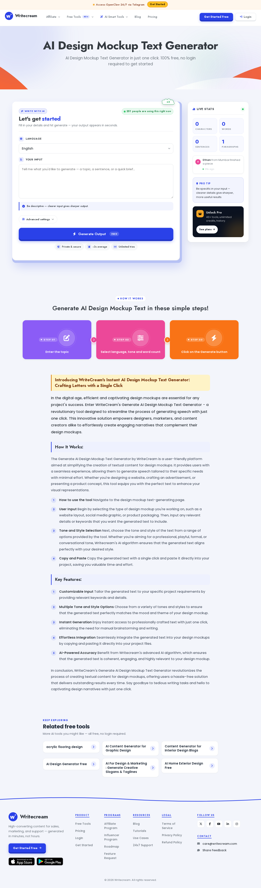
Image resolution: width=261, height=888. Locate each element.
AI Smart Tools (114, 16)
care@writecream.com (219, 844)
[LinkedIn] (227, 824)
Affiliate (51, 16)
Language (34, 139)
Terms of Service (168, 826)
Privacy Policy (172, 835)
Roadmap (111, 847)
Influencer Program (111, 837)
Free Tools (77, 16)
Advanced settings (38, 219)
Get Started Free (216, 17)
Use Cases (141, 838)
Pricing (152, 16)
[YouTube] (218, 824)
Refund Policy (172, 842)
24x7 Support (143, 845)
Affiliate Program (110, 826)
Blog (138, 16)
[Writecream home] (13, 816)
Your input (34, 159)
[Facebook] (209, 824)
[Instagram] (236, 824)
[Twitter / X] (201, 824)
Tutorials (139, 831)
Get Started (84, 845)
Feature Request (110, 856)
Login (247, 17)
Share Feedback (214, 850)
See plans (205, 229)
